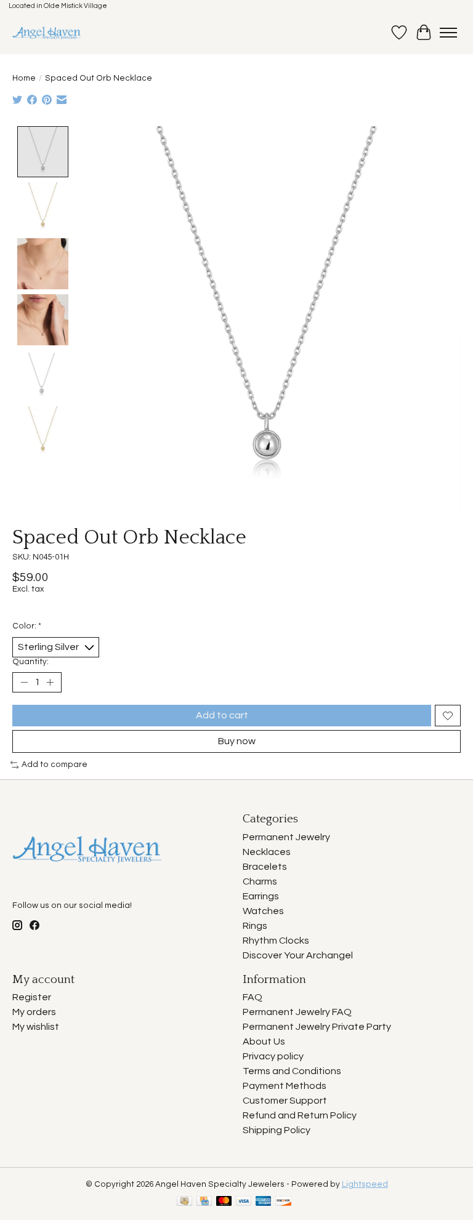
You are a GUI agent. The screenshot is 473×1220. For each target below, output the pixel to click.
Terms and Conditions (292, 1071)
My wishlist (35, 1027)
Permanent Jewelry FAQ (297, 1012)
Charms (260, 881)
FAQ (252, 997)
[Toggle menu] (448, 32)
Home (24, 78)
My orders (34, 1012)
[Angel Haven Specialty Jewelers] (47, 32)
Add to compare (54, 764)
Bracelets (265, 867)
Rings (255, 926)
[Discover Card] (283, 1202)
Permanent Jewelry (286, 837)
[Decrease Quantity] (24, 683)
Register (31, 997)
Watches (263, 911)
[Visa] (244, 1202)
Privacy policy (273, 1056)
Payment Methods (284, 1086)
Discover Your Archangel (298, 955)
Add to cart (222, 715)
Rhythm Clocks (276, 940)
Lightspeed (365, 1184)
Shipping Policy (276, 1130)
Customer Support (285, 1101)
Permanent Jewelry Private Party (317, 1027)
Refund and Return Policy (300, 1115)
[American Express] (264, 1202)
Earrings (261, 896)
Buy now (237, 741)
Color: (26, 626)
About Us (264, 1041)
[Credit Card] (204, 1202)
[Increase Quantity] (50, 683)
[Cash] (184, 1202)
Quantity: (30, 661)
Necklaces (267, 852)
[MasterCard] (224, 1202)
